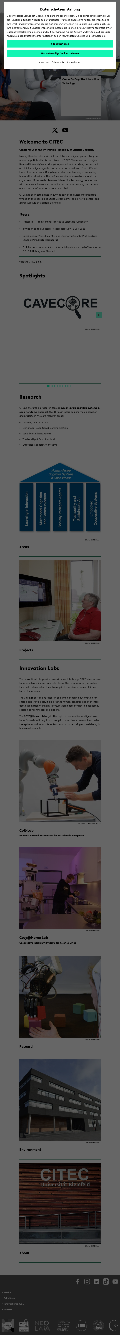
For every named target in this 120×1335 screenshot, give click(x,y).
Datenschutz (58, 62)
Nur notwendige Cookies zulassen (60, 53)
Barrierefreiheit (74, 62)
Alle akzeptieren (60, 43)
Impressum (44, 62)
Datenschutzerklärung (19, 32)
